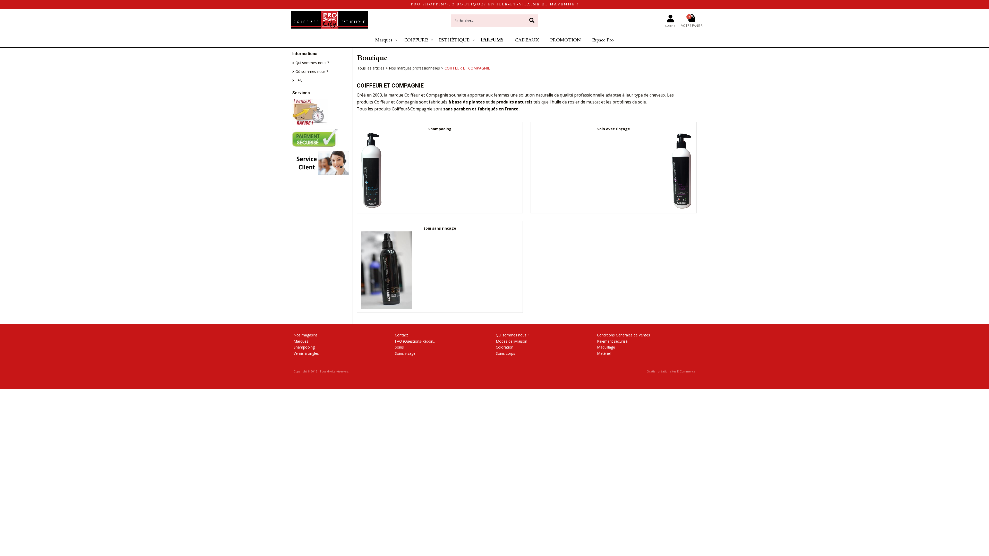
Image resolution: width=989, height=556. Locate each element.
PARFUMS (492, 40)
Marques (383, 40)
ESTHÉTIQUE (454, 40)
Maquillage (606, 347)
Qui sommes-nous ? (312, 62)
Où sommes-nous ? (311, 71)
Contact (401, 335)
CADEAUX (527, 40)
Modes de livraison (511, 341)
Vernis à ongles (306, 353)
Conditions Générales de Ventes (623, 335)
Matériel (604, 353)
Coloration (504, 347)
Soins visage (405, 353)
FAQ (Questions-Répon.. (415, 341)
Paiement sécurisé (612, 341)
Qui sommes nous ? (512, 335)
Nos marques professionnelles (414, 68)
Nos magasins (306, 335)
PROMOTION (565, 40)
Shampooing (304, 347)
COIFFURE (416, 40)
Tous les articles (370, 68)
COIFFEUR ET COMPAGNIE (467, 68)
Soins (399, 347)
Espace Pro (603, 40)
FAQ (299, 79)
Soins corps (505, 353)
